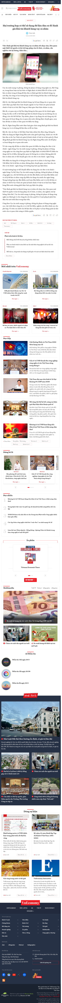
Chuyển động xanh (7, 271)
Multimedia (8, 588)
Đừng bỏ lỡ (8, 452)
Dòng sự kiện (30, 812)
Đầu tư (15, 14)
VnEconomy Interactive (42, 878)
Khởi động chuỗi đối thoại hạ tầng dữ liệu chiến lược (23, 239)
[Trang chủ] (2, 15)
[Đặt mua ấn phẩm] (54, 8)
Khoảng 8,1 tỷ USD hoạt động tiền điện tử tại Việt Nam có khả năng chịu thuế (43, 427)
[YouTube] (14, 975)
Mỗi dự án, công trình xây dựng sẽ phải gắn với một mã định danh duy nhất (30, 251)
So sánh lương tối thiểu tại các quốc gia (43, 645)
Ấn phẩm (30, 540)
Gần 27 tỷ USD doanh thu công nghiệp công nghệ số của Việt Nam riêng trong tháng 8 (43, 363)
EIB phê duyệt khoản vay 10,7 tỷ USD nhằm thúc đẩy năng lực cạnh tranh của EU (15, 293)
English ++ (51, 2)
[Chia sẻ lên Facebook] (44, 40)
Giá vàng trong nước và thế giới (14, 878)
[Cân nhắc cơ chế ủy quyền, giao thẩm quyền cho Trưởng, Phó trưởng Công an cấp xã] (15, 786)
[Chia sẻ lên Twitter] (47, 40)
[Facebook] (3, 975)
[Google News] (37, 40)
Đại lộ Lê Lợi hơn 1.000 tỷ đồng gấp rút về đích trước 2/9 (14, 773)
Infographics (46, 588)
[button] (28, 487)
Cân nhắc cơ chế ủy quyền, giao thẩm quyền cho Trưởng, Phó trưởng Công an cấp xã (14, 799)
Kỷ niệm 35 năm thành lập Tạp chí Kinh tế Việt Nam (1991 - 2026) (45, 836)
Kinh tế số (31, 14)
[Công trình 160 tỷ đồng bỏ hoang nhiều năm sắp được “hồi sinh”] (46, 786)
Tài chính (23, 14)
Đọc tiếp (7, 339)
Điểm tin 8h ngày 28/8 (20, 683)
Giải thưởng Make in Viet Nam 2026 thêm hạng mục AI (42, 343)
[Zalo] (24, 975)
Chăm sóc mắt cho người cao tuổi (17, 643)
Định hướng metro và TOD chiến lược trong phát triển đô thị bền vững (15, 836)
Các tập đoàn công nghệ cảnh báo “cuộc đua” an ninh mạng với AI (30, 522)
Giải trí (34, 306)
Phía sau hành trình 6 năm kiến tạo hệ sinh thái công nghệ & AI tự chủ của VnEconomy (30, 246)
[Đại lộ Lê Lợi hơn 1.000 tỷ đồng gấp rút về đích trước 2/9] (15, 761)
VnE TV (31, 2)
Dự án (34, 271)
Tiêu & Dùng (17, 2)
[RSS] (3, 980)
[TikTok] (19, 975)
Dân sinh (5, 306)
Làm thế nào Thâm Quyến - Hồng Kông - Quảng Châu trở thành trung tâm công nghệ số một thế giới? (31, 531)
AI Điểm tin (30, 654)
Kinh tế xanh (41, 14)
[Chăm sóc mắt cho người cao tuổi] (46, 761)
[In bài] (4, 40)
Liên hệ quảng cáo (45, 962)
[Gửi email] (50, 40)
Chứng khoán (5, 2)
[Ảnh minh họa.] (30, 54)
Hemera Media (29, 993)
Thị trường (51, 14)
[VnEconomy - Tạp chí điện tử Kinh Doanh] (30, 902)
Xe (25, 2)
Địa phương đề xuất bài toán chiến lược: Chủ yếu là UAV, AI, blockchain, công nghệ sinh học (16, 476)
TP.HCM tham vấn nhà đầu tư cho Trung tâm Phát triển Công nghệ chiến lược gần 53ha (32, 516)
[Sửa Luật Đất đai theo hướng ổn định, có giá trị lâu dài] (30, 719)
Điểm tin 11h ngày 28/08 (21, 671)
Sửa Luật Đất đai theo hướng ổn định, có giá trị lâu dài (27, 739)
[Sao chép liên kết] (53, 40)
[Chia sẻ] (57, 40)
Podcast (39, 588)
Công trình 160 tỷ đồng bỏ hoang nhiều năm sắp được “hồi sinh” (45, 798)
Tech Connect (40, 2)
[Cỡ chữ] (7, 40)
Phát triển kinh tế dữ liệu (14, 236)
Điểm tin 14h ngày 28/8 (20, 660)
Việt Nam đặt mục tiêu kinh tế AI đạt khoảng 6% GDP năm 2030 (42, 381)
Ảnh (3, 945)
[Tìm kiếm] (7, 8)
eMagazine (54, 588)
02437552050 (38, 958)
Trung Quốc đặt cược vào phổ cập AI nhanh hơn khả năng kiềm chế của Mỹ (32, 508)
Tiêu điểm (8, 14)
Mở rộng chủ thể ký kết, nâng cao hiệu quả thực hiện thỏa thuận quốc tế (43, 403)
